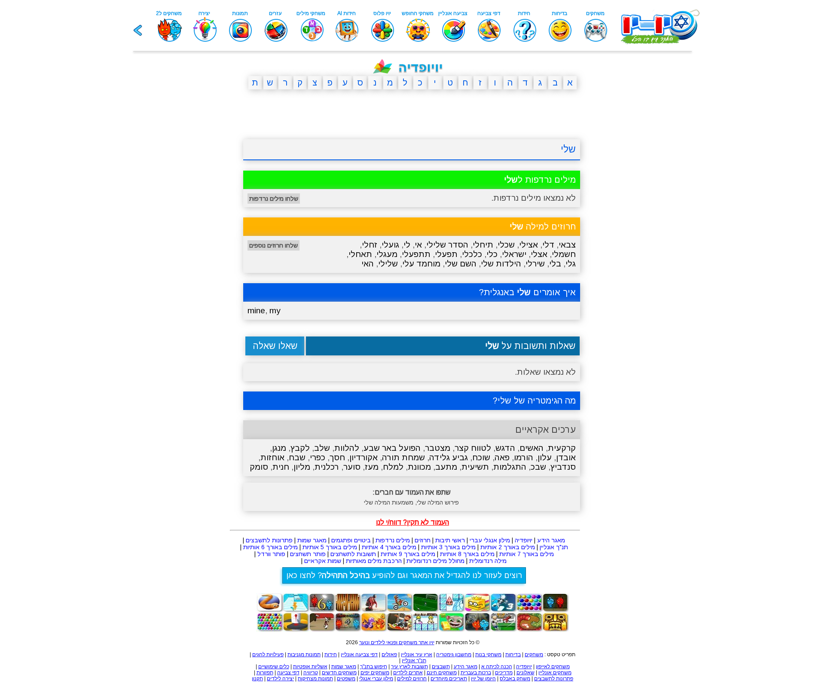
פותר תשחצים (308, 553)
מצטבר (437, 448)
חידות (330, 654)
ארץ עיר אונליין (416, 654)
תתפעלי (416, 254)
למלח (393, 466)
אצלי (539, 254)
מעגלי (386, 254)
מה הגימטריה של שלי (537, 400)
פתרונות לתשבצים (269, 540)
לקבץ (300, 448)
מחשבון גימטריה (453, 654)
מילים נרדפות (393, 540)
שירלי (535, 263)
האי (367, 263)
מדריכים (504, 673)
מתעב (446, 466)
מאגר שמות (312, 540)
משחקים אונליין (554, 673)
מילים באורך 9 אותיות (408, 553)
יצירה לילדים (280, 679)
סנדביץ (563, 466)
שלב (322, 448)
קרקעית (562, 448)
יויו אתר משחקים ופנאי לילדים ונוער (396, 642)
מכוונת (419, 466)
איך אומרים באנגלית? (527, 292)
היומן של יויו (483, 679)
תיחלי (483, 244)
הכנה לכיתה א (496, 667)
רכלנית (327, 466)
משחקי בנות (488, 654)
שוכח (481, 457)
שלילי (388, 263)
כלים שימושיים (273, 667)
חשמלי (564, 254)
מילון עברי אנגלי (376, 679)
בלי (555, 263)
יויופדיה (523, 540)
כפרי (317, 457)
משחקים (534, 654)
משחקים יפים (375, 673)
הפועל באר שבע (392, 448)
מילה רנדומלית (488, 560)
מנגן (279, 448)
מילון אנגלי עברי (490, 540)
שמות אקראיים (322, 560)
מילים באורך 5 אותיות (329, 547)
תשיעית (475, 466)
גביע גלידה (448, 457)
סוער (352, 466)
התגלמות (509, 466)
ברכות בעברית (476, 673)
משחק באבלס (515, 679)
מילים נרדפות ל (540, 179)
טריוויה (310, 673)
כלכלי (472, 254)
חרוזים (423, 540)
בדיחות (513, 654)
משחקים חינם (442, 673)
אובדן (566, 457)
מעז (372, 466)
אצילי (528, 244)
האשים (531, 448)
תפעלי (446, 254)
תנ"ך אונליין (554, 547)
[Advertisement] (202, 229)
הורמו (523, 457)
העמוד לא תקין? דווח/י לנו (412, 522)
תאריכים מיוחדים (449, 679)
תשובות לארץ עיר (409, 667)
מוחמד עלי (421, 263)
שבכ (538, 466)
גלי (570, 263)
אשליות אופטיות (310, 667)
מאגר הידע (551, 540)
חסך (337, 457)
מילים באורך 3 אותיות (448, 547)
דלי (548, 244)
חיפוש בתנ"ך (373, 667)
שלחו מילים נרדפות (273, 198)
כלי (492, 254)
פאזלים (389, 654)
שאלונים (525, 673)
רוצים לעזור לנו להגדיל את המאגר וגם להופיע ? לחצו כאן (404, 575)
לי (406, 244)
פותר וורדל (271, 553)
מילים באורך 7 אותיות (526, 553)
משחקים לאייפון (553, 667)
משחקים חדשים (339, 673)
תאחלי (360, 254)
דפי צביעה (288, 673)
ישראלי (514, 254)
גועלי (390, 244)
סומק (259, 466)
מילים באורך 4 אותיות (389, 547)
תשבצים (441, 667)
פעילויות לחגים (268, 654)
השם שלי (461, 263)
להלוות (346, 448)
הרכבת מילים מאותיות (374, 560)
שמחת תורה (403, 457)
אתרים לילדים (408, 673)
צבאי (567, 244)
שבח (297, 457)
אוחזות (272, 457)
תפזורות (265, 673)
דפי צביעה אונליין (359, 654)
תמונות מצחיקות (315, 679)
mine (256, 310)
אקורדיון (363, 457)
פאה (502, 457)
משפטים (346, 679)
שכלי (506, 244)
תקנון (257, 679)
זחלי (369, 244)
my (275, 310)
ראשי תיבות (450, 540)
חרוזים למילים (412, 679)
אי (418, 244)
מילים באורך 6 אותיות (270, 547)
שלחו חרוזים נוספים (273, 245)
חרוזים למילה (543, 226)
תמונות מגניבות (304, 654)
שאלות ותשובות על (530, 346)
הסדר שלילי (447, 244)
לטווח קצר (473, 448)
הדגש (505, 448)
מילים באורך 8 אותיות (467, 553)
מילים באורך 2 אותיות (507, 547)
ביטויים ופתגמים (351, 540)
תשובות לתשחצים (353, 553)
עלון (545, 457)
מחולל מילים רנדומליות (435, 560)
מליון (301, 466)
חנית (280, 466)
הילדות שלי (501, 263)
